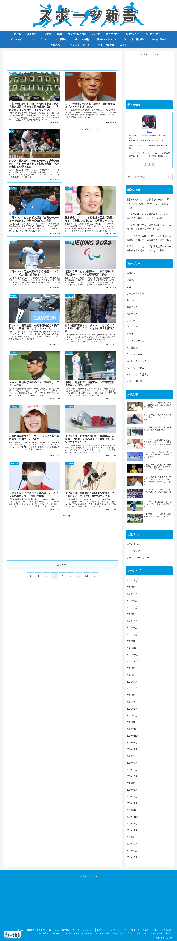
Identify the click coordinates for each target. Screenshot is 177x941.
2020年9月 (132, 749)
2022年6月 (132, 607)
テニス (130, 334)
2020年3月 (132, 790)
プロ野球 (131, 280)
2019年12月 (133, 810)
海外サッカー (133, 307)
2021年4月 (132, 702)
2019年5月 (132, 857)
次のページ (62, 564)
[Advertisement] (62, 60)
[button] (170, 177)
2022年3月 (132, 628)
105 (86, 576)
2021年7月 (132, 682)
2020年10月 (133, 742)
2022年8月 (132, 594)
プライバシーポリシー (138, 557)
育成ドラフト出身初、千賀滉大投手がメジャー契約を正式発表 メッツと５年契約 (149, 248)
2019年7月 (132, 844)
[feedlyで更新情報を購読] (149, 164)
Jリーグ (130, 300)
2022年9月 (132, 587)
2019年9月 (132, 830)
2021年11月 (132, 654)
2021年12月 (133, 648)
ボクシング (132, 327)
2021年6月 (132, 688)
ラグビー (131, 320)
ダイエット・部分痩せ (138, 374)
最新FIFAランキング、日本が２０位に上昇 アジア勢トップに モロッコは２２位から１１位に (149, 203)
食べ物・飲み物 (134, 354)
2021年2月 (132, 715)
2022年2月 (132, 634)
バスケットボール (135, 341)
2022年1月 (132, 641)
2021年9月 (132, 668)
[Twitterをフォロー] (145, 164)
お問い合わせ (133, 544)
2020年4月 (132, 783)
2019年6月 (132, 851)
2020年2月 (132, 796)
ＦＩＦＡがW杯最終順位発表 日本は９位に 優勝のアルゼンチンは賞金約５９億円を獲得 (150, 238)
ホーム (20, 930)
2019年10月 (133, 823)
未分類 (168, 933)
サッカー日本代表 (135, 293)
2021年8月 (132, 675)
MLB (129, 287)
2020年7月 (132, 763)
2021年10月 (133, 661)
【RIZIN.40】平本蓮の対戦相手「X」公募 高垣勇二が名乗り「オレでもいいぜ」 (148, 216)
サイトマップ (133, 551)
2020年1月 (132, 803)
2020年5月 (132, 776)
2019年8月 (132, 837)
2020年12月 (133, 729)
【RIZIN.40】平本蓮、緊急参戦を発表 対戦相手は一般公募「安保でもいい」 (149, 227)
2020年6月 (132, 769)
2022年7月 (132, 601)
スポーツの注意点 (135, 368)
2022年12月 (133, 580)
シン (149, 131)
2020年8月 (132, 756)
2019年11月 (132, 817)
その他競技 (132, 347)
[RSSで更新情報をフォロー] (153, 164)
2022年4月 (132, 621)
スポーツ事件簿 (134, 381)
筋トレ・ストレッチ (137, 361)
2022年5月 (132, 614)
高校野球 (131, 273)
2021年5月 (132, 695)
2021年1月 (132, 722)
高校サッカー (133, 314)
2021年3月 (132, 709)
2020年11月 (132, 736)
